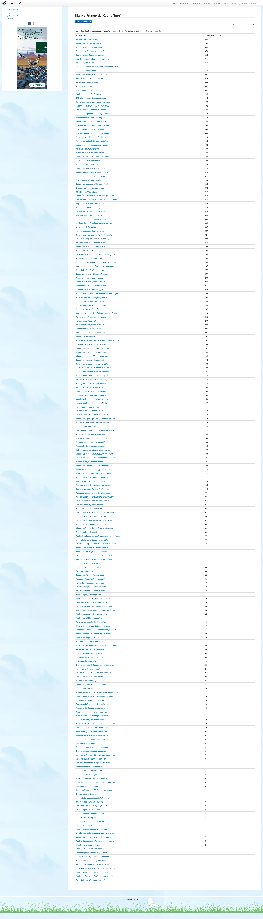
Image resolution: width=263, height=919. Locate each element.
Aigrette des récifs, (89, 258)
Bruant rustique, (89, 387)
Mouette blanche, (91, 524)
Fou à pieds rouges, (88, 637)
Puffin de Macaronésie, (91, 602)
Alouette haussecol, (92, 58)
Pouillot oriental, (92, 551)
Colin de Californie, (95, 453)
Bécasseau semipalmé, (91, 352)
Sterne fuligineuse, (92, 489)
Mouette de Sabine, (89, 47)
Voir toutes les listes (12, 10)
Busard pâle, (88, 43)
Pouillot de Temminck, (94, 876)
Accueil (174, 3)
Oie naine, (87, 571)
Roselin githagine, (92, 438)
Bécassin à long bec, (95, 356)
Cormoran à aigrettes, (94, 790)
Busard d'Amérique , (91, 273)
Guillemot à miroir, (89, 289)
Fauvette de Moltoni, (92, 141)
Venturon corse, (91, 121)
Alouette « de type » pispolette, (96, 543)
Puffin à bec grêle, (91, 731)
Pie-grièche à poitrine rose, (92, 137)
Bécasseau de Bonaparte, (94, 234)
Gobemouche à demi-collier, (96, 645)
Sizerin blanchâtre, (92, 856)
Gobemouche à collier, (92, 156)
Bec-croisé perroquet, (93, 469)
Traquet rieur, (89, 688)
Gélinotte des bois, (91, 98)
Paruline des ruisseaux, (95, 840)
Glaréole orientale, (92, 727)
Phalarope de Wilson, (92, 348)
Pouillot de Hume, (91, 94)
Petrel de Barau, (90, 880)
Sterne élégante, (91, 109)
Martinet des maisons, (90, 680)
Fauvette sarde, (88, 164)
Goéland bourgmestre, (93, 113)
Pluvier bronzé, (89, 180)
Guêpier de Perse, (90, 653)
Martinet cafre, (86, 320)
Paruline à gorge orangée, (93, 872)
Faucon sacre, (87, 406)
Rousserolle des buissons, (97, 340)
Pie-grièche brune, (90, 324)
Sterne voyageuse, (93, 481)
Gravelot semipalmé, (95, 664)
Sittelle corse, (88, 160)
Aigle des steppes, (90, 434)
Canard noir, (86, 774)
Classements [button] (184, 3)
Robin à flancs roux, (91, 297)
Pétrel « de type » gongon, (93, 711)
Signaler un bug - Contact (14, 16)
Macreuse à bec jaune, (93, 422)
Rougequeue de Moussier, (96, 262)
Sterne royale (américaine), (95, 610)
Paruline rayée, (89, 594)
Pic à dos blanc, (91, 242)
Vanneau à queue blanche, (94, 492)
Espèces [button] (207, 3)
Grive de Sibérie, (90, 813)
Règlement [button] (196, 3)
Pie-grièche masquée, (91, 621)
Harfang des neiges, (91, 383)
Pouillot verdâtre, (93, 633)
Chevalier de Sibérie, (91, 344)
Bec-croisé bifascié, (91, 649)
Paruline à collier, (92, 715)
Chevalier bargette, (90, 187)
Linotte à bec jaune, (91, 219)
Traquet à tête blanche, (94, 606)
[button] (20, 2)
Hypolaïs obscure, (88, 743)
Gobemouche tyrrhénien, (95, 195)
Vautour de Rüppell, (90, 578)
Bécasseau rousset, (92, 184)
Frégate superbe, (91, 852)
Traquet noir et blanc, (94, 520)
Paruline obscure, (91, 829)
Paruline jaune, (89, 461)
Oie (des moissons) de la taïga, (94, 555)
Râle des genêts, (87, 90)
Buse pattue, (87, 82)
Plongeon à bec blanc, (91, 395)
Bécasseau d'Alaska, (90, 575)
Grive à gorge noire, (91, 778)
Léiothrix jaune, (90, 176)
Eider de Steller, (89, 848)
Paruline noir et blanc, (90, 618)
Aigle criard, (87, 86)
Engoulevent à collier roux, (95, 430)
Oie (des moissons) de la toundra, (97, 66)
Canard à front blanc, (92, 281)
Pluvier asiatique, (91, 508)
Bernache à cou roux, (91, 215)
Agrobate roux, (91, 758)
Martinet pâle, (87, 39)
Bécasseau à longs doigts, (94, 528)
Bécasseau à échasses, (94, 465)
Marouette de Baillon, (91, 285)
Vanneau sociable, (91, 117)
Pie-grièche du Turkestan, (95, 723)
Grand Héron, (88, 844)
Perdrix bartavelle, (90, 152)
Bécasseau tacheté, (91, 74)
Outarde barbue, (86, 532)
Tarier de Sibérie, (90, 270)
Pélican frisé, (89, 825)
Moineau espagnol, (92, 477)
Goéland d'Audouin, (92, 70)
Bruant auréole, (89, 801)
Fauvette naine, (88, 563)
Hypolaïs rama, (87, 786)
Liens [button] (226, 3)
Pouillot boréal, (91, 391)
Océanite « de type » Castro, (96, 782)
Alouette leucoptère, (91, 586)
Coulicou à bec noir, (95, 868)
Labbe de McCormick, (95, 754)
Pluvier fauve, (87, 250)
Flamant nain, (90, 211)
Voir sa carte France (84, 22)
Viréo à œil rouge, (89, 277)
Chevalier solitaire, (89, 504)
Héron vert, (88, 567)
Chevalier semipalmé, (93, 762)
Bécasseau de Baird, (90, 246)
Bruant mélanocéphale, (96, 266)
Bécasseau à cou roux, (92, 547)
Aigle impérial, (87, 227)
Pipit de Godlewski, (91, 305)
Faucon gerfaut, (89, 668)
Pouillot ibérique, (91, 168)
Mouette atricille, (91, 403)
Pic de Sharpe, (87, 148)
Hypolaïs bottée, (88, 328)
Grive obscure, (89, 770)
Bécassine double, (90, 360)
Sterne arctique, (90, 55)
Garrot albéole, (89, 657)
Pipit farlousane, (90, 309)
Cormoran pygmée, (93, 101)
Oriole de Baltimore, (90, 426)
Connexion (9, 18)
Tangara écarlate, (90, 719)
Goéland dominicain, (92, 676)
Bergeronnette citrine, (91, 203)
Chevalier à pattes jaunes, (92, 125)
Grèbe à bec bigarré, (93, 238)
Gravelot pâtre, (91, 751)
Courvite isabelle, (90, 301)
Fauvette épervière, (90, 230)
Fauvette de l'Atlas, (92, 821)
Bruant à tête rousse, (93, 864)
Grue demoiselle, (87, 794)
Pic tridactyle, (89, 207)
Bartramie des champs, (94, 379)
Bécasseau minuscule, (92, 363)
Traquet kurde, (92, 708)
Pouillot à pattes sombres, (98, 535)
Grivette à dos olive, (92, 414)
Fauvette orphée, (90, 51)
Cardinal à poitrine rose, (95, 672)
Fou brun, (87, 336)
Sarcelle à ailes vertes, (92, 172)
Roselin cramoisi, (92, 133)
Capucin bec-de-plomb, (96, 199)
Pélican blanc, (91, 316)
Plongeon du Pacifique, (91, 442)
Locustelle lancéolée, (93, 797)
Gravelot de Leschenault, (96, 457)
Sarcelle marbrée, (95, 496)
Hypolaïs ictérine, (90, 78)
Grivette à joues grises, (93, 625)
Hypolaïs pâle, (87, 661)
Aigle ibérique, (88, 809)
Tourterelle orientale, (93, 367)
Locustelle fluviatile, (92, 539)
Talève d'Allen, (88, 817)
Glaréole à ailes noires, (93, 473)
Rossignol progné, (90, 766)
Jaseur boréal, (90, 129)
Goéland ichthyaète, (93, 860)
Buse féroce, (86, 191)
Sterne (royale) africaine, (96, 512)
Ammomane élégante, (94, 559)
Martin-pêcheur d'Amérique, (95, 223)
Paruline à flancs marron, (96, 696)
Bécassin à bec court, (93, 598)
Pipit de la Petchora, (90, 590)
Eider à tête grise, (92, 144)
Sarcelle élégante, (91, 684)
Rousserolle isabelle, (93, 485)
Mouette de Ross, (91, 410)
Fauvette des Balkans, (92, 371)
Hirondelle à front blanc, (96, 629)
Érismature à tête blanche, (95, 254)
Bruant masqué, (92, 332)
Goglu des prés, (91, 805)
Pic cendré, (85, 62)
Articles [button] (234, 3)
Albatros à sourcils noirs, (97, 692)
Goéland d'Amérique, (93, 449)
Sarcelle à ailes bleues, (92, 399)
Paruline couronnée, (92, 614)
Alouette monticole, (95, 833)
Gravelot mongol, (92, 747)
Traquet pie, (90, 446)
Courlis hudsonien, (93, 500)
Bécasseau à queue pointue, (95, 418)
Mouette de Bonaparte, (97, 293)
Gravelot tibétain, (91, 739)
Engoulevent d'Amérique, (93, 704)
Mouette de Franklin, (93, 375)
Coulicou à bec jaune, (94, 700)
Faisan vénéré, (92, 105)
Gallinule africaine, (92, 735)
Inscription (217, 3)
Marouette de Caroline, (92, 582)
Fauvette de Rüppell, (91, 516)
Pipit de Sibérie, (89, 641)
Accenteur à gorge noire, (94, 837)
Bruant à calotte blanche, (96, 313)
